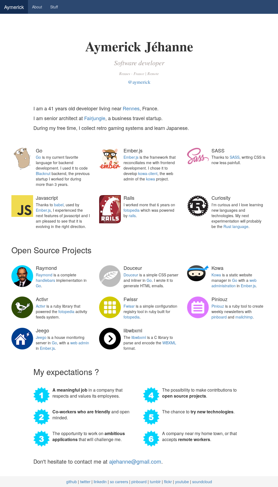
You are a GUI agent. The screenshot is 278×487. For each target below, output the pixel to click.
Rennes (131, 108)
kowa (150, 179)
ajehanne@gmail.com (135, 461)
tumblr (155, 481)
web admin (79, 342)
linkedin (100, 481)
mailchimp (244, 317)
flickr (168, 481)
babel (59, 204)
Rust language (235, 226)
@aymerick (139, 82)
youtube (182, 481)
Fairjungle (94, 117)
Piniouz (217, 306)
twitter (85, 481)
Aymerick (14, 6)
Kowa (216, 274)
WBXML (169, 342)
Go (38, 157)
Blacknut (43, 173)
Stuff (54, 7)
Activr (40, 306)
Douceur (131, 274)
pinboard (219, 317)
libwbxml (138, 337)
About (37, 7)
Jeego (41, 337)
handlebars (45, 280)
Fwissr (129, 306)
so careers (119, 481)
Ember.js (131, 157)
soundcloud (202, 481)
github (71, 481)
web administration (234, 282)
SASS (234, 157)
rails (132, 215)
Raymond (44, 274)
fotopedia (132, 210)
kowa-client (147, 173)
